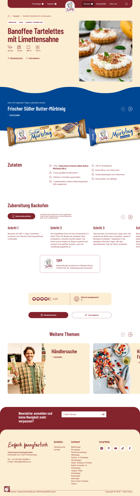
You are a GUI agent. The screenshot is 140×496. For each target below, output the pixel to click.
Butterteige (75, 476)
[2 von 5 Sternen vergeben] (38, 299)
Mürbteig (12, 22)
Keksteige (75, 478)
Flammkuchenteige (79, 452)
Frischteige (36, 4)
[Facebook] (129, 448)
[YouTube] (115, 448)
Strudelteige (76, 460)
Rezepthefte (101, 4)
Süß (21, 22)
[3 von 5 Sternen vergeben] (42, 299)
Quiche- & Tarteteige (79, 457)
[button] (43, 4)
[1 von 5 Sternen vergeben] (34, 299)
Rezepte (87, 4)
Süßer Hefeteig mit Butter (81, 463)
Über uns (113, 4)
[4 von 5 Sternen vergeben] (46, 299)
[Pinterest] (108, 448)
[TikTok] (122, 448)
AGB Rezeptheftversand (46, 492)
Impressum (12, 492)
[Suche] (126, 4)
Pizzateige (75, 450)
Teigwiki (50, 4)
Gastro (74, 484)
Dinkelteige (75, 473)
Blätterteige (75, 447)
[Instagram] (101, 448)
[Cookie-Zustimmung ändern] (7, 489)
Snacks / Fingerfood (34, 22)
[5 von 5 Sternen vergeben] (50, 299)
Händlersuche (59, 447)
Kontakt (57, 450)
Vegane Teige (76, 470)
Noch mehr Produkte (79, 481)
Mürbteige (75, 455)
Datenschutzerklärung (26, 492)
